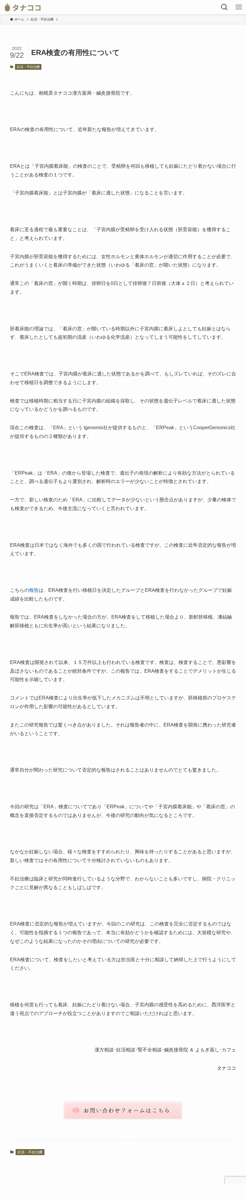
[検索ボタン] (224, 7)
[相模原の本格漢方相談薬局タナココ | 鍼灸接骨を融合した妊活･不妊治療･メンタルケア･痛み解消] (22, 7)
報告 (34, 590)
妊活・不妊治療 (28, 67)
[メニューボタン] (239, 7)
